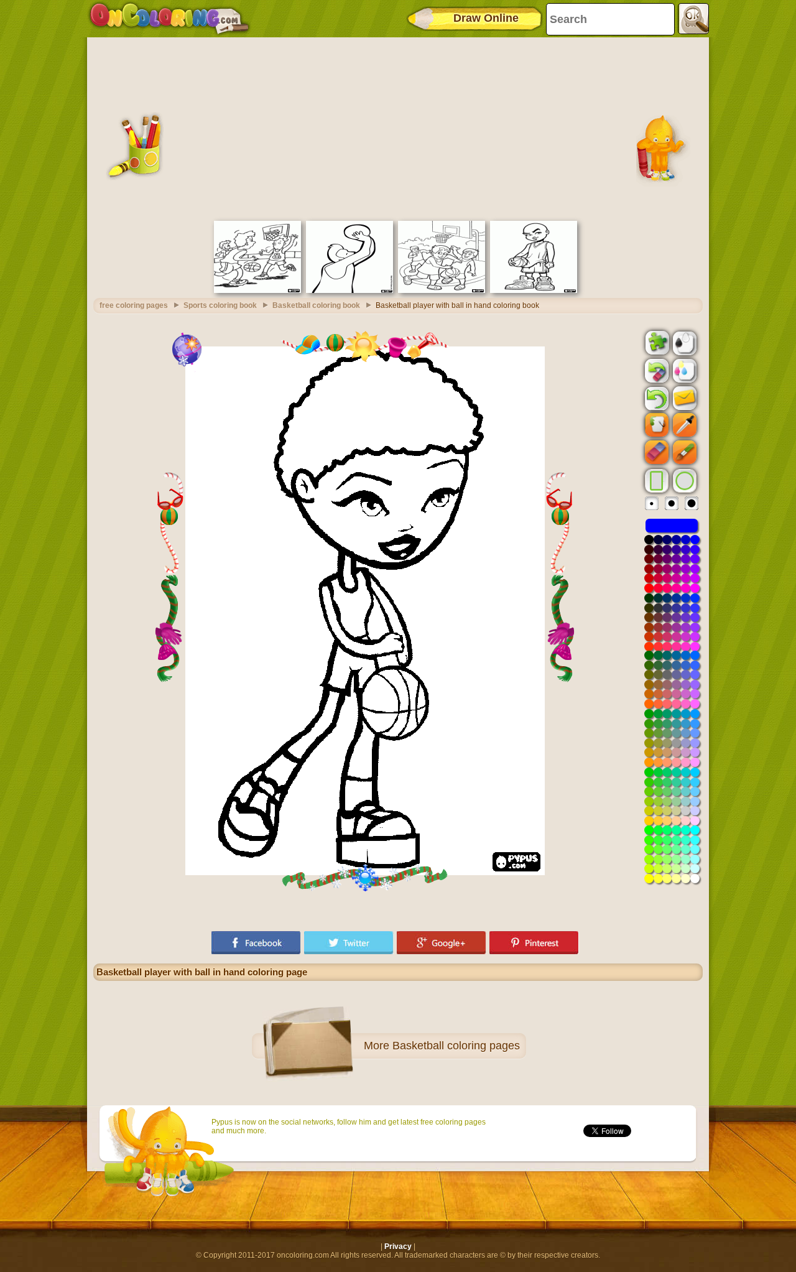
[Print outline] (683, 342)
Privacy (398, 1246)
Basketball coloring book (316, 305)
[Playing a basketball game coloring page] (257, 290)
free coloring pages (134, 305)
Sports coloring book (220, 305)
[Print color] (683, 370)
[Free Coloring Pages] (169, 18)
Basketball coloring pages (456, 1045)
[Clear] (655, 370)
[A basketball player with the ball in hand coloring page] (533, 290)
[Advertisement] (398, 127)
